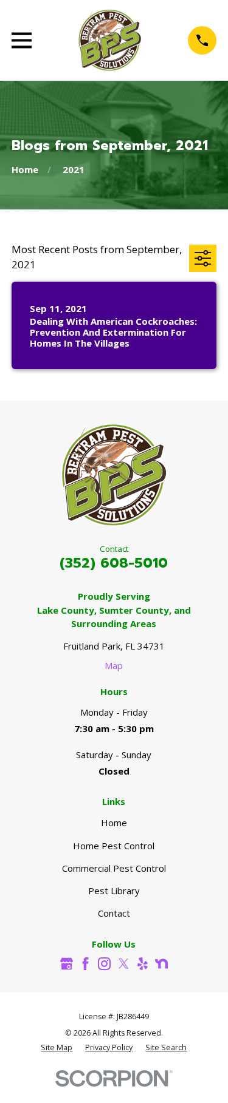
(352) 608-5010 (114, 562)
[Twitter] (123, 963)
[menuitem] (56, 1048)
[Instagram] (104, 963)
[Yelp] (142, 963)
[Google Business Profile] (66, 963)
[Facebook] (85, 963)
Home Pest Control (113, 846)
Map (114, 665)
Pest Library (114, 890)
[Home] (110, 40)
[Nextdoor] (161, 963)
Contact (114, 913)
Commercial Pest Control (114, 868)
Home (114, 822)
